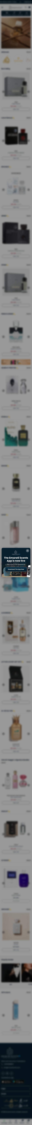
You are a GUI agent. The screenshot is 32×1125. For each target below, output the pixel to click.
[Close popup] (27, 550)
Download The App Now (16, 569)
